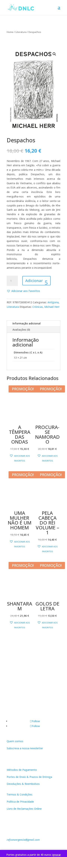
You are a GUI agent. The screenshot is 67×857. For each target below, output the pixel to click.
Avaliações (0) (21, 329)
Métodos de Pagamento (22, 770)
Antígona (53, 302)
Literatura (20, 32)
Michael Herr (52, 307)
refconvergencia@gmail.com (23, 839)
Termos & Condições (19, 794)
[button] (54, 54)
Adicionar (34, 280)
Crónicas (37, 307)
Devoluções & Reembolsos (23, 784)
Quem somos (15, 741)
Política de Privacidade (20, 801)
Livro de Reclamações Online (24, 808)
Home (10, 32)
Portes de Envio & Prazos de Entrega (29, 777)
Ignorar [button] (56, 854)
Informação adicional (26, 323)
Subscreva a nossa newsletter (25, 748)
